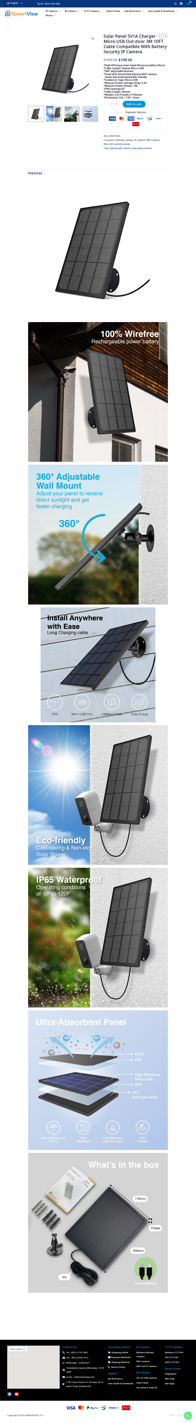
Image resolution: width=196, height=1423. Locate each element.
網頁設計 (173, 1415)
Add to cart (134, 104)
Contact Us (70, 1347)
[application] (58, 11)
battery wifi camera (120, 148)
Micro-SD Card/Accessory (117, 144)
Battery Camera (124, 140)
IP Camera (51, 11)
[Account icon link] (181, 3)
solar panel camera (142, 148)
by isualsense (183, 1415)
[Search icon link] (175, 4)
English (14, 3)
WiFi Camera (153, 140)
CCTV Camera (91, 11)
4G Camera (70, 11)
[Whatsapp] (188, 1415)
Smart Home (113, 11)
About (49, 15)
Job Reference (133, 11)
